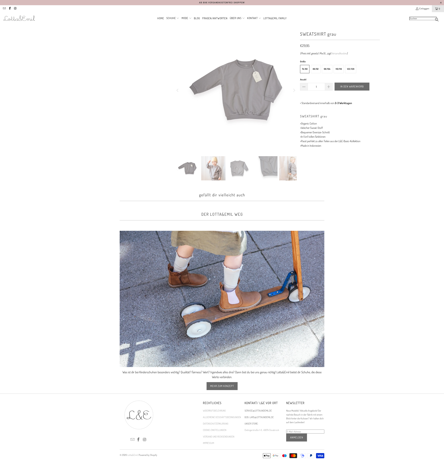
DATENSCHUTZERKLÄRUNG (215, 423)
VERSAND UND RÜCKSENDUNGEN (218, 436)
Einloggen (424, 8)
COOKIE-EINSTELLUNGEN (214, 430)
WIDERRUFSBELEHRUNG (214, 410)
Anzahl (303, 79)
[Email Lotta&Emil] (4, 8)
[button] (172, 18)
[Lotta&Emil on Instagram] (15, 8)
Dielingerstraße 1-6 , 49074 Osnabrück (262, 430)
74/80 (305, 69)
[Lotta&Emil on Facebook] (9, 8)
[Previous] (178, 90)
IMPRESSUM (208, 442)
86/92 (316, 69)
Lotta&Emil (132, 454)
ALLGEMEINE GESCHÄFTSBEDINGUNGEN (222, 417)
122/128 (350, 69)
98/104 (327, 69)
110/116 (339, 69)
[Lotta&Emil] (19, 18)
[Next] (294, 90)
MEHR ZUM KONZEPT (222, 386)
